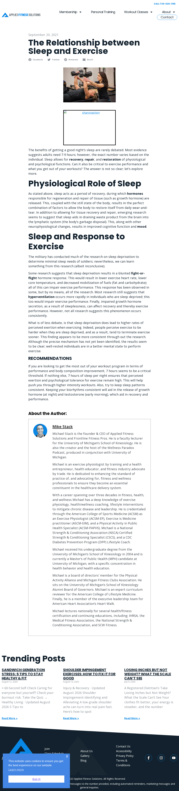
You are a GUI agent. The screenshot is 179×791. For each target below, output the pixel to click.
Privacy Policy (125, 756)
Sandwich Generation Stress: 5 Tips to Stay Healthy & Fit (23, 674)
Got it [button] (36, 779)
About (166, 12)
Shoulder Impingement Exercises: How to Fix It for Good (89, 674)
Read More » (9, 718)
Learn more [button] (16, 769)
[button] (36, 60)
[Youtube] (173, 757)
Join (47, 749)
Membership (68, 12)
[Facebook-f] (148, 757)
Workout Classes (136, 12)
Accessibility (124, 751)
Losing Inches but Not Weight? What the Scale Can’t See (147, 674)
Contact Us (123, 746)
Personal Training (103, 12)
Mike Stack (62, 426)
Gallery (85, 756)
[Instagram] (161, 757)
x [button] (67, 756)
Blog (83, 760)
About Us (86, 751)
